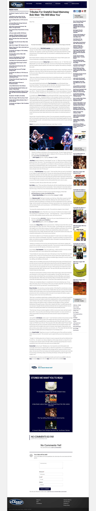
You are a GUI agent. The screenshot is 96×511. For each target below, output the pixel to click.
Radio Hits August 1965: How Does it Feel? (18, 97)
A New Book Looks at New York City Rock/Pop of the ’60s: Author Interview (17, 17)
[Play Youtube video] (51, 138)
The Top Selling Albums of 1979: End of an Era (51, 418)
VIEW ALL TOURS (77, 305)
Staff (37, 501)
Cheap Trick (75, 310)
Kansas (74, 321)
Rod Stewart (76, 330)
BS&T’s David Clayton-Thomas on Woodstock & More (16, 83)
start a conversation (56, 447)
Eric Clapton (76, 312)
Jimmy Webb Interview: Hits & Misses (17, 85)
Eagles (74, 315)
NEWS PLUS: (33, 9)
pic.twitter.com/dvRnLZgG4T (41, 155)
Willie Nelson (76, 324)
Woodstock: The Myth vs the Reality (17, 95)
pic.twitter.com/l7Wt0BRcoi (43, 220)
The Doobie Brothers (77, 314)
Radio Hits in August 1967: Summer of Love (18, 45)
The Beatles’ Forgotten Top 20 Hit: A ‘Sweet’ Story (51, 392)
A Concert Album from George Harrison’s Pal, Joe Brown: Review (18, 24)
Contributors (39, 503)
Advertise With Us (67, 499)
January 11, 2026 (52, 157)
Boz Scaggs (75, 328)
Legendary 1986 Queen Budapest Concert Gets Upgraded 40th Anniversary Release (18, 36)
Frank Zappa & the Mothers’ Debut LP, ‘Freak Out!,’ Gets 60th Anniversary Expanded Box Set (18, 92)
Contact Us (66, 503)
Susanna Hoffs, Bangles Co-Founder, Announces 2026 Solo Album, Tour (17, 58)
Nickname (41, 471)
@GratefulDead (35, 193)
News (39, 9)
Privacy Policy (67, 505)
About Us (38, 499)
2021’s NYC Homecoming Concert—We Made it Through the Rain (17, 27)
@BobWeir (43, 218)
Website (41, 482)
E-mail (40, 477)
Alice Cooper (76, 307)
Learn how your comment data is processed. (57, 491)
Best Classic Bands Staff (37, 17)
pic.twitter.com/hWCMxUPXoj (46, 193)
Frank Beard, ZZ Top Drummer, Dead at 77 (18, 60)
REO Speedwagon (77, 326)
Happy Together (76, 319)
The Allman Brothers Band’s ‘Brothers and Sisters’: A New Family (18, 88)
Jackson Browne (77, 308)
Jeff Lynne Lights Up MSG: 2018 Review (17, 33)
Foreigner (75, 317)
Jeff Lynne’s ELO (76, 323)
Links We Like (67, 501)
